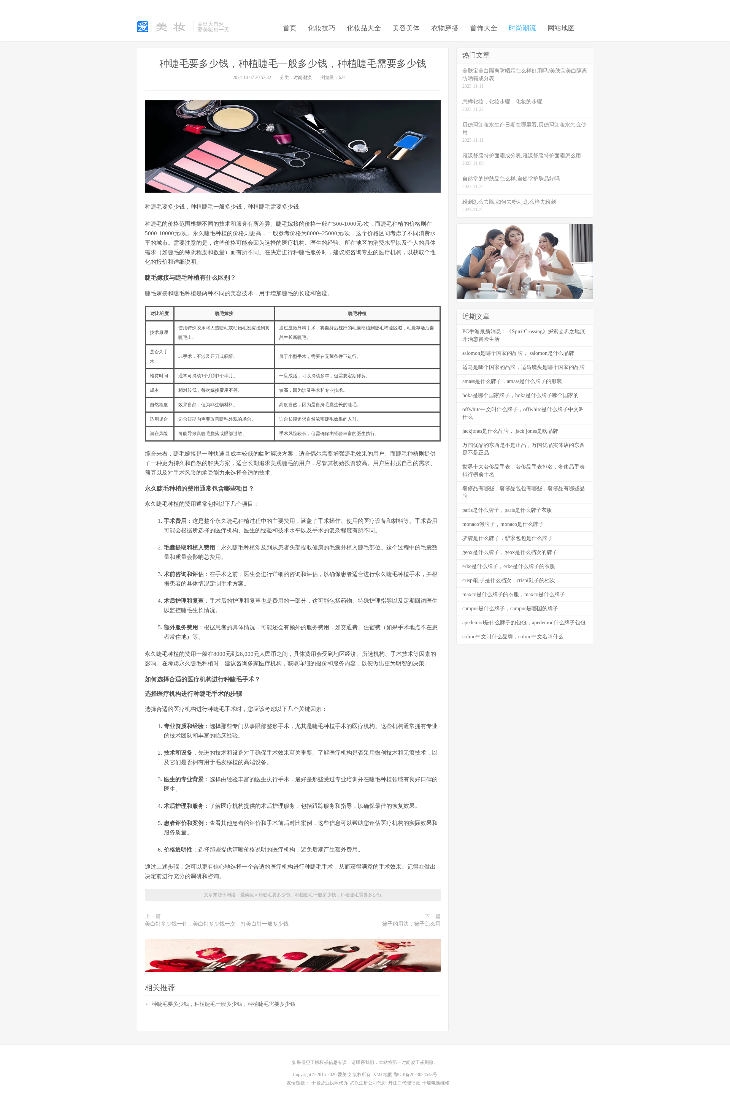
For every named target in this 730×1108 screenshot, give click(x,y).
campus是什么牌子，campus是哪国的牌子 (510, 608)
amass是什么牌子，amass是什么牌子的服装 (512, 381)
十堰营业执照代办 (329, 1083)
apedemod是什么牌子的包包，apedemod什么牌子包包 (524, 622)
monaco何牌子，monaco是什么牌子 (503, 524)
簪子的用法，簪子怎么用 (411, 924)
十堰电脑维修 (435, 1083)
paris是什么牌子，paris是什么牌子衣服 (507, 510)
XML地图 (382, 1074)
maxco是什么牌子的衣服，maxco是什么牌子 (513, 594)
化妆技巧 (321, 28)
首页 (290, 28)
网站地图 (561, 28)
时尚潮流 (522, 28)
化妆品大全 (364, 28)
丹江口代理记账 (404, 1083)
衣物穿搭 (445, 28)
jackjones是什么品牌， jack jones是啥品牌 (510, 431)
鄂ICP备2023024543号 (415, 1074)
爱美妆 (247, 894)
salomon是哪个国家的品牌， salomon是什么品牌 (518, 353)
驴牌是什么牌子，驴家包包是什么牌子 (507, 538)
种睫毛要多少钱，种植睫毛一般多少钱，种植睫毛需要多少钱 (292, 63)
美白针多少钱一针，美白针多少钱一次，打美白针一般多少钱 (217, 924)
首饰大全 (483, 28)
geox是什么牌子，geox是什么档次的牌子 (509, 552)
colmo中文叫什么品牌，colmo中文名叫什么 (512, 636)
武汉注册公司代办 (368, 1083)
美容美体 (406, 28)
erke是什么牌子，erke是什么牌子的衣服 (508, 566)
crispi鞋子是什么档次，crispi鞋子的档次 (508, 580)
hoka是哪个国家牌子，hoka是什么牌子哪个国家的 (520, 395)
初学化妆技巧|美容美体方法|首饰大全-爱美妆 (163, 27)
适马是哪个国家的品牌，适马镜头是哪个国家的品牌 (523, 367)
